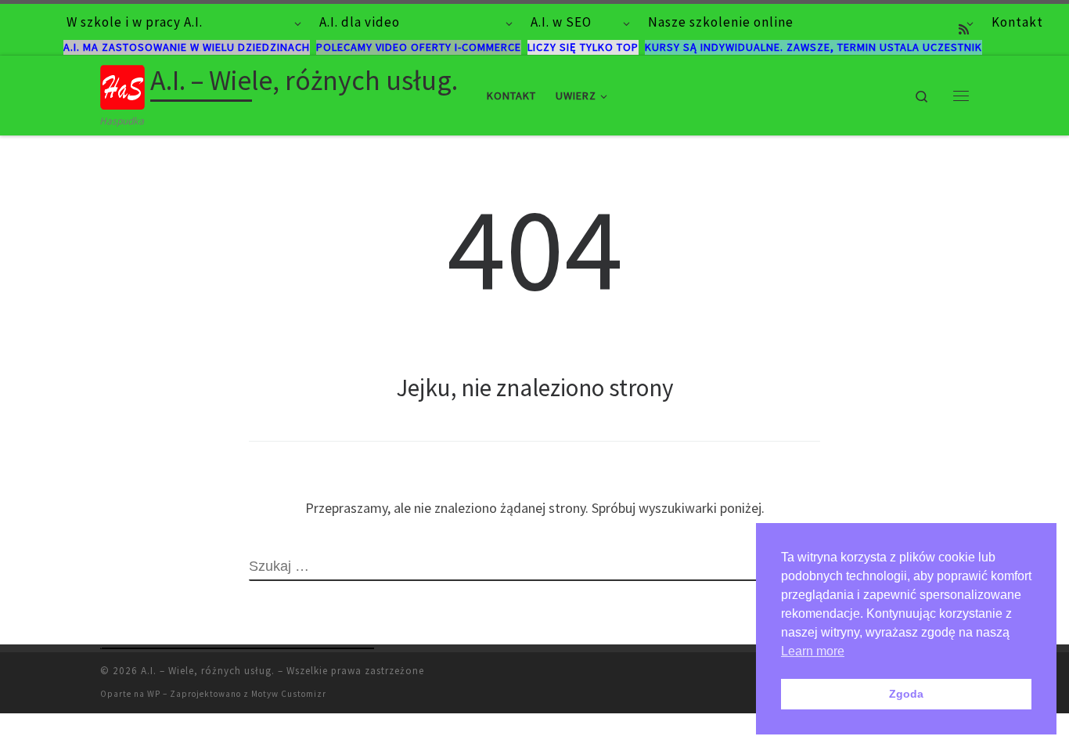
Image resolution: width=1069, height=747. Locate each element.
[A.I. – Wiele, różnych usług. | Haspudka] (122, 84)
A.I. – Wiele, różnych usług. (208, 670)
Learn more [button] (812, 651)
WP (153, 693)
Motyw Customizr (288, 693)
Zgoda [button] (906, 693)
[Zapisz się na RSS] (964, 29)
